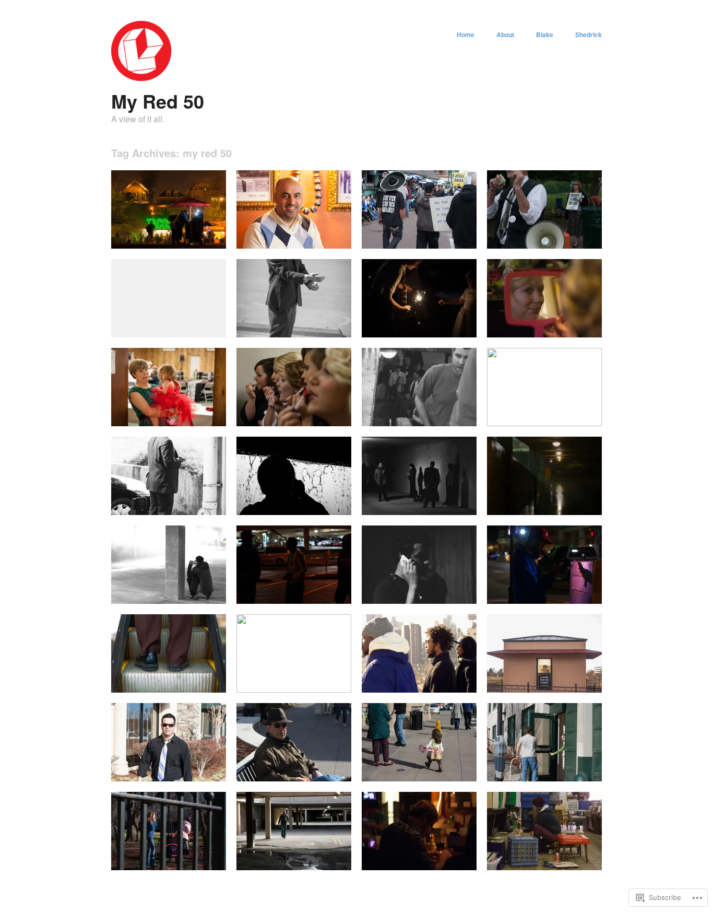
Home (465, 34)
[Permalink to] (168, 245)
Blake (544, 34)
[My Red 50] (141, 78)
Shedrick (588, 34)
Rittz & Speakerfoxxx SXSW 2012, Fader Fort (298, 676)
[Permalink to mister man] (293, 245)
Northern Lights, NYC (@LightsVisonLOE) (412, 676)
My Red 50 (157, 100)
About (505, 34)
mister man (327, 236)
